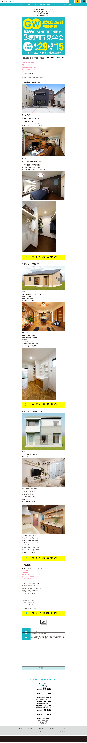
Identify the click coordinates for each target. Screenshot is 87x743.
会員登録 (20, 731)
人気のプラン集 (62, 728)
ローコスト (41, 730)
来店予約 (51, 731)
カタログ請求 (31, 731)
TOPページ (20, 728)
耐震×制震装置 (52, 728)
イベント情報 (41, 728)
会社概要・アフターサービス (43, 731)
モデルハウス (21, 730)
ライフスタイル (52, 730)
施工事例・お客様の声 (32, 730)
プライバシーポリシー (63, 731)
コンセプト (30, 728)
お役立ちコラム (62, 730)
